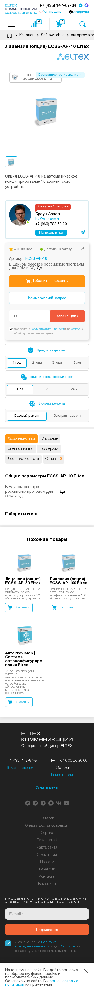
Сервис (47, 833)
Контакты (47, 877)
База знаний (47, 840)
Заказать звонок (20, 768)
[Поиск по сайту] (82, 24)
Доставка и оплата (23, 459)
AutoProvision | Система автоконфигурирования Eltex (23, 659)
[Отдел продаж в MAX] (86, 5)
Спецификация (20, 449)
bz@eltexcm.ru (47, 219)
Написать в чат (51, 233)
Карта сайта (47, 847)
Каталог (47, 818)
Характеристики (21, 438)
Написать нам (61, 775)
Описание (50, 438)
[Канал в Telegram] (35, 803)
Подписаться (47, 929)
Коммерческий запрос (47, 298)
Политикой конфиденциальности (47, 329)
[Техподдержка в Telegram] (43, 803)
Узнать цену (67, 316)
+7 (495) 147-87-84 (57, 6)
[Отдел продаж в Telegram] (80, 5)
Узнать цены (47, 787)
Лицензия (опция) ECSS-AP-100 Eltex (68, 581)
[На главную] (21, 9)
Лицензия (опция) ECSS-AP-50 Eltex (23, 581)
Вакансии (47, 869)
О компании (47, 855)
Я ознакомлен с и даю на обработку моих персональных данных (47, 946)
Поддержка (49, 449)
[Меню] (11, 24)
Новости (47, 862)
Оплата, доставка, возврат (47, 825)
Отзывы (53, 459)
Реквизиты (47, 884)
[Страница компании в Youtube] (66, 803)
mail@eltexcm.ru (62, 768)
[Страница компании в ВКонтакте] (58, 803)
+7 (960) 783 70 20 (51, 224)
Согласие (75, 329)
